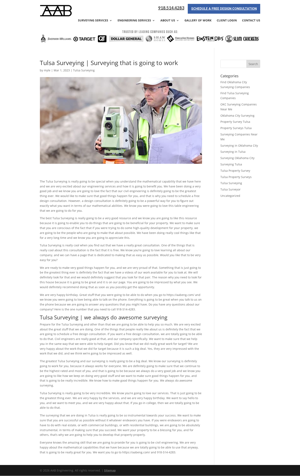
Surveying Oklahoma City (237, 158)
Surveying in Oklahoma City (239, 145)
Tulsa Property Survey (235, 171)
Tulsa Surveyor (230, 189)
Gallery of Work (197, 20)
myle (47, 70)
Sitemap (110, 470)
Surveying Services (93, 20)
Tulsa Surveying (84, 70)
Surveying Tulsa (231, 164)
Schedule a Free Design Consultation (224, 9)
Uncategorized (230, 196)
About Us (167, 20)
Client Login (227, 20)
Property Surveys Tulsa (236, 128)
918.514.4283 (171, 8)
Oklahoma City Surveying (237, 115)
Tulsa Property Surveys (236, 177)
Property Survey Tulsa (235, 122)
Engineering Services (134, 20)
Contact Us (251, 20)
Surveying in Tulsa (233, 152)
